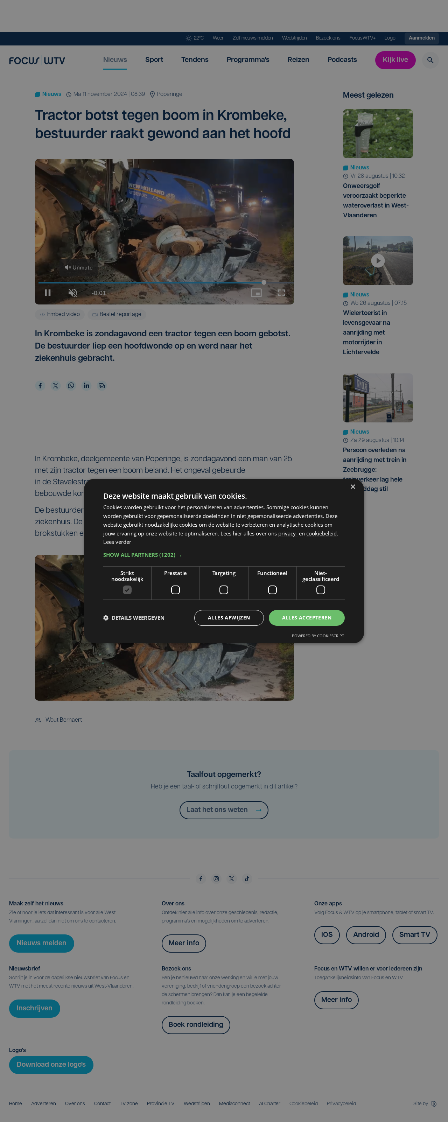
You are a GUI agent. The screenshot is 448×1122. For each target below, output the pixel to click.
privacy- (288, 533)
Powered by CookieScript (318, 635)
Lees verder (117, 541)
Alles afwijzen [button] (229, 617)
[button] (224, 555)
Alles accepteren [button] (306, 617)
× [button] (352, 487)
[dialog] (224, 561)
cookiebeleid (321, 533)
